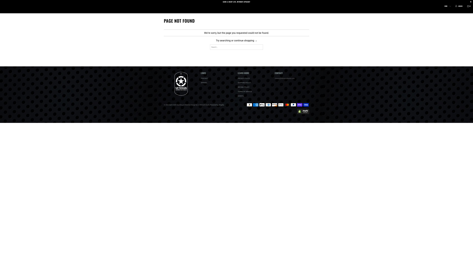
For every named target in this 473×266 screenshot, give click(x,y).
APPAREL (204, 83)
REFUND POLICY (243, 87)
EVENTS (241, 96)
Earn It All (236, 11)
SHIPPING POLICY (244, 83)
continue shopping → (245, 40)
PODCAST (204, 78)
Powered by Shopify (217, 105)
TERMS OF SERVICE (245, 91)
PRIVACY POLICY (244, 78)
